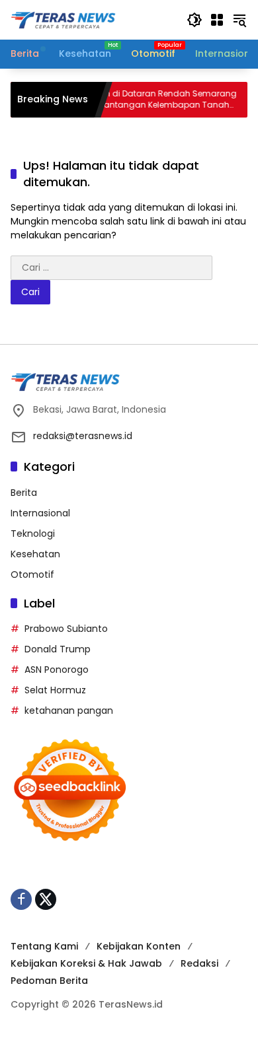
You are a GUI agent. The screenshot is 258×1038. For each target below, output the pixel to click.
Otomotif (32, 574)
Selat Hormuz (55, 690)
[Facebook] (21, 899)
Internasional (40, 513)
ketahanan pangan (68, 710)
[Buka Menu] (217, 20)
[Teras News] (92, 19)
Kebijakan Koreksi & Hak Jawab (86, 963)
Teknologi (33, 533)
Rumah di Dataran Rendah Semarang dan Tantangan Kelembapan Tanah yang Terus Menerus (148, 99)
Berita (24, 492)
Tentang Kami (44, 946)
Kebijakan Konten (139, 946)
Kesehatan (35, 554)
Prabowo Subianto (66, 628)
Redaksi (199, 963)
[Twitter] (45, 899)
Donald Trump (57, 649)
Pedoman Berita (49, 980)
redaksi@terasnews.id (82, 435)
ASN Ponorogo (56, 669)
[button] (194, 20)
